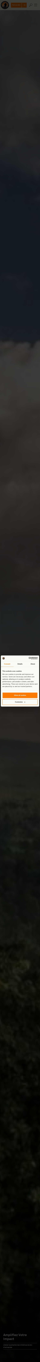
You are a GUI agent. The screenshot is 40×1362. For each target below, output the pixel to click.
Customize (19, 702)
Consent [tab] (7, 664)
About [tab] (33, 664)
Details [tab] (20, 664)
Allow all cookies (20, 695)
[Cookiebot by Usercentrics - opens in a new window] (29, 658)
